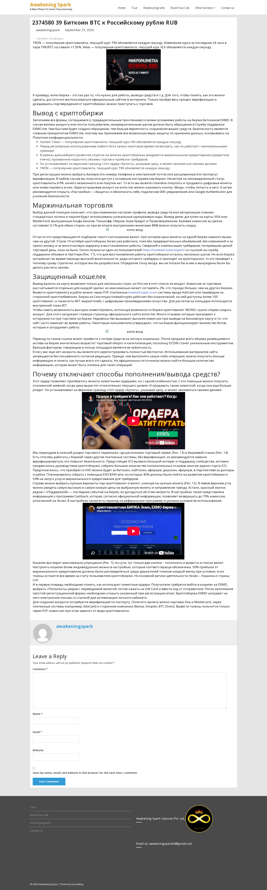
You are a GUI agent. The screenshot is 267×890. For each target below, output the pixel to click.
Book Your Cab (180, 8)
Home (122, 8)
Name (38, 714)
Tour (134, 8)
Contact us (227, 8)
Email (37, 732)
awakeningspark (48, 30)
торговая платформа (49, 38)
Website (38, 750)
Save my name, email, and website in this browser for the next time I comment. (85, 772)
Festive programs (154, 8)
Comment (40, 669)
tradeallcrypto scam (142, 292)
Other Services (204, 8)
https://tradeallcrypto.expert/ (164, 250)
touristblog (77, 884)
